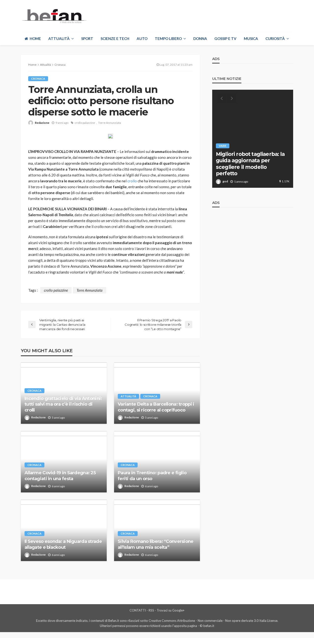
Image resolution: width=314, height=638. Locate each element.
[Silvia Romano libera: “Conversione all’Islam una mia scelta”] (157, 530)
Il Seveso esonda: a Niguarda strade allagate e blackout (63, 544)
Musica (251, 38)
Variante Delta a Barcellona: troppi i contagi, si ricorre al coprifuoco (156, 407)
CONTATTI (138, 610)
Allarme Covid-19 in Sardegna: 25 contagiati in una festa (60, 475)
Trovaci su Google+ (170, 610)
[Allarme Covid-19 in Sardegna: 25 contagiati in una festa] (64, 461)
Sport (87, 38)
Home (35, 38)
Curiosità (275, 38)
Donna (200, 38)
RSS (151, 610)
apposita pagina (185, 626)
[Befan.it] (54, 16)
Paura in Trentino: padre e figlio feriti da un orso (152, 475)
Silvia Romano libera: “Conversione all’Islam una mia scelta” (156, 544)
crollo (132, 181)
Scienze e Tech (115, 38)
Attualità (59, 38)
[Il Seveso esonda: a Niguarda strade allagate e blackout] (64, 530)
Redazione (42, 123)
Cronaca (38, 78)
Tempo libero (168, 38)
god (225, 181)
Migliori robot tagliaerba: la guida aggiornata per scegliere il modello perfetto (250, 163)
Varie (222, 145)
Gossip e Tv (225, 38)
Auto (142, 38)
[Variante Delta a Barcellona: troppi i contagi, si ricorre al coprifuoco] (157, 393)
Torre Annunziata (109, 123)
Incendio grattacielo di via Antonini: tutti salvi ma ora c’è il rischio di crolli (63, 404)
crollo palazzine (85, 123)
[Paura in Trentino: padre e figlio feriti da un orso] (157, 461)
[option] (252, 139)
